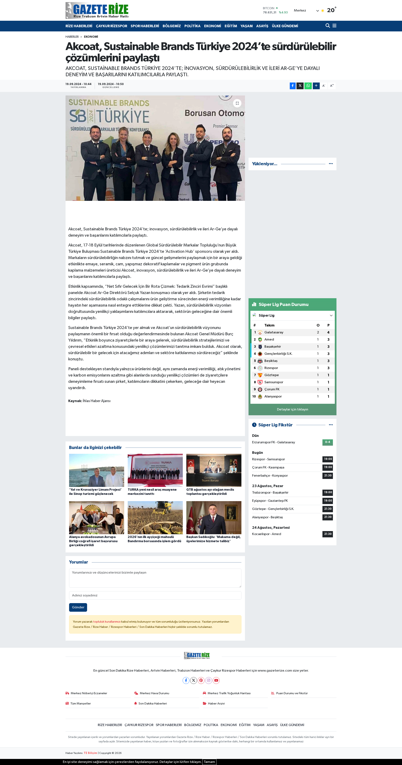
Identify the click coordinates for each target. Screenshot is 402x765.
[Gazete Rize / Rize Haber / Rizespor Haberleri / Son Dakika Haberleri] (107, 10)
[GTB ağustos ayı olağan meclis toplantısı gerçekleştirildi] (213, 470)
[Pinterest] (201, 680)
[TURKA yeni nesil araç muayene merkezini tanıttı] (155, 470)
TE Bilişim (90, 753)
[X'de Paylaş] (300, 86)
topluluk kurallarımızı (107, 621)
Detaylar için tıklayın (292, 409)
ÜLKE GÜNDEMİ (285, 26)
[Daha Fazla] (316, 86)
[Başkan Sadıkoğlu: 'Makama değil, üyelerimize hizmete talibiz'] (213, 517)
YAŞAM (247, 26)
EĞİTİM (231, 26)
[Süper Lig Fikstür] (331, 425)
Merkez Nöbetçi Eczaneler (89, 693)
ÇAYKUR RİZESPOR (111, 26)
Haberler (72, 36)
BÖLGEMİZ (172, 26)
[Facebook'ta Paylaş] (293, 86)
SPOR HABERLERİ (145, 26)
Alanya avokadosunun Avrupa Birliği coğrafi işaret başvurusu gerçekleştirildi (93, 541)
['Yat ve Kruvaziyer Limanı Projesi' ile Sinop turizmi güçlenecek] (96, 470)
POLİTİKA (192, 26)
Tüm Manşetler (80, 703)
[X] (193, 680)
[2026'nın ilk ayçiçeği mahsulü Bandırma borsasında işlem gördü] (155, 517)
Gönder (78, 607)
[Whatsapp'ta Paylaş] (308, 86)
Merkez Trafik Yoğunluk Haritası (229, 693)
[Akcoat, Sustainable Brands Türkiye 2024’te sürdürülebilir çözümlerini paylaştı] (155, 148)
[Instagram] (208, 680)
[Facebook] (186, 680)
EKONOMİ (212, 26)
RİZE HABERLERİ (79, 26)
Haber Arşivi (216, 703)
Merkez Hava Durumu (154, 693)
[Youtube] (216, 680)
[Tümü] (331, 164)
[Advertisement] (292, 124)
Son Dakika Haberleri (153, 703)
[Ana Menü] (334, 26)
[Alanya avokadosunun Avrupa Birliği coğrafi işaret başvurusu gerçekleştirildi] (96, 517)
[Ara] (328, 26)
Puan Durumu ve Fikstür (292, 693)
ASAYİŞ (262, 26)
